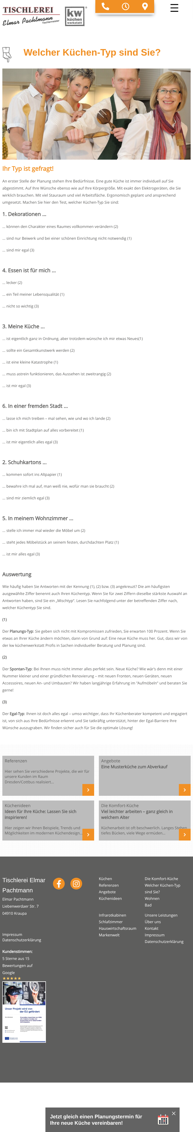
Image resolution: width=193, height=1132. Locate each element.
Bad (148, 905)
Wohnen (152, 898)
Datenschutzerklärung (21, 939)
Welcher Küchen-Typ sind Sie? (162, 888)
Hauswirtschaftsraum (117, 928)
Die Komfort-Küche (161, 878)
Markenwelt (109, 935)
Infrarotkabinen (112, 915)
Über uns (153, 921)
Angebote (107, 891)
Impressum (12, 934)
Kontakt (151, 928)
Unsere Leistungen (161, 915)
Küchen (105, 878)
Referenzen (109, 885)
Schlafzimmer (111, 921)
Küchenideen (110, 898)
